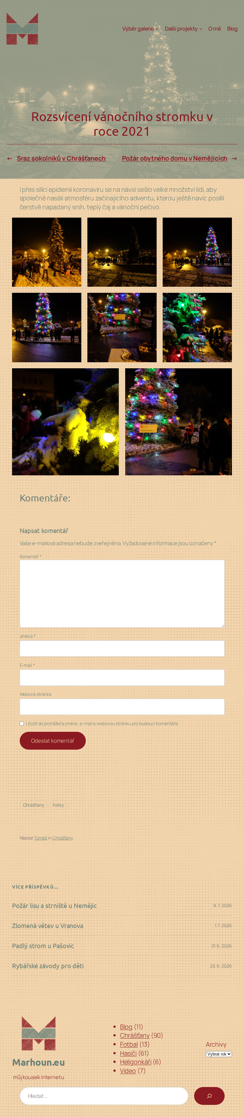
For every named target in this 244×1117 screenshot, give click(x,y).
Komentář (31, 556)
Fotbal (129, 1044)
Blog (126, 1026)
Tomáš (40, 838)
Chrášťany (33, 805)
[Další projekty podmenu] (200, 28)
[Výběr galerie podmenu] (157, 28)
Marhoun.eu (38, 1062)
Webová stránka (36, 694)
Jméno (28, 636)
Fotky (58, 805)
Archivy (216, 1044)
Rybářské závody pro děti (48, 965)
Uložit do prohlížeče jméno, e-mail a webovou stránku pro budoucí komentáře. (102, 723)
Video (128, 1070)
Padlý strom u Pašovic (43, 945)
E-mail (27, 665)
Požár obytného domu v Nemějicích (174, 158)
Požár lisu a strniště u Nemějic (54, 905)
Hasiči (128, 1053)
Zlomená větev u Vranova (47, 925)
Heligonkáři (136, 1061)
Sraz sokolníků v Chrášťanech (61, 158)
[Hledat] (209, 1096)
